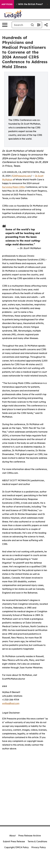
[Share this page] (46, 25)
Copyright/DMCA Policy (16, 847)
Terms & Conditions (37, 841)
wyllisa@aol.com (10, 703)
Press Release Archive (29, 835)
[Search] (32, 25)
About (12, 835)
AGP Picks (7, 4)
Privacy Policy (38, 847)
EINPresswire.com (21, 175)
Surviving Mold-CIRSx (13, 187)
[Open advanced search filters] (38, 25)
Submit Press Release (14, 841)
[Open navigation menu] (4, 25)
